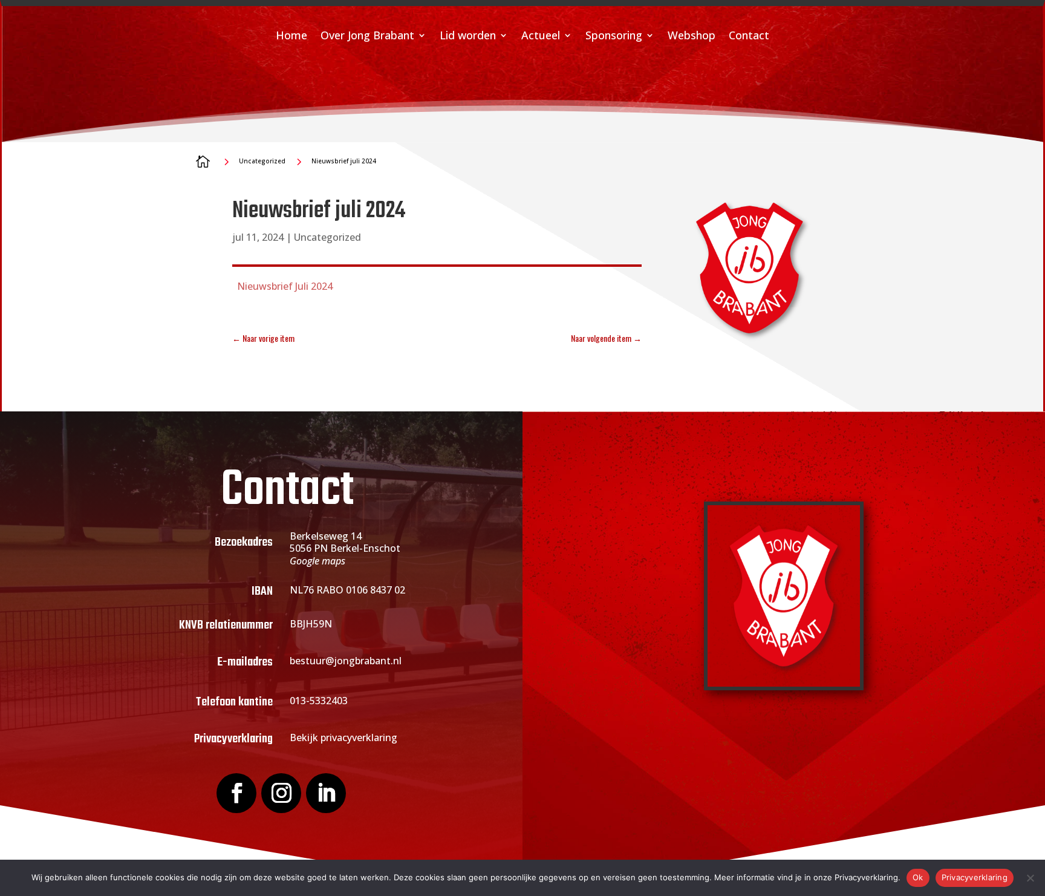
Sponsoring (613, 36)
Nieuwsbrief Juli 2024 (285, 286)
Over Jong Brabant (367, 36)
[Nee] (1030, 878)
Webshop (691, 36)
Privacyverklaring (975, 877)
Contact (749, 36)
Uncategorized (327, 237)
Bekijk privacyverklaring (343, 737)
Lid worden (468, 36)
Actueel (540, 36)
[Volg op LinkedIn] (326, 793)
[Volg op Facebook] (236, 793)
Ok (918, 877)
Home (291, 36)
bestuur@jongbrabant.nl (346, 660)
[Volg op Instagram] (281, 793)
